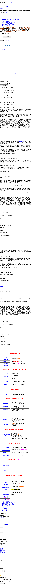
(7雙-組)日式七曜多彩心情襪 (6, 21)
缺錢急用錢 (2, 551)
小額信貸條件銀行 (4, 509)
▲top (1, 525)
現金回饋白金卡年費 (15, 73)
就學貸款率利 (4, 507)
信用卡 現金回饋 (4, 508)
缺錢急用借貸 (2, 548)
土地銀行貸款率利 (7, 40)
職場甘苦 (7, 12)
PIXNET (9, 573)
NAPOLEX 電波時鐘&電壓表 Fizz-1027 (10, 19)
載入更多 (2, 527)
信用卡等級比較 (2, 286)
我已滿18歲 (2, 583)
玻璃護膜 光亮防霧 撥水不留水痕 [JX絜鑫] (8, 24)
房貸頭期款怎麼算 (4, 510)
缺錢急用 (1, 549)
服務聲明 (23, 573)
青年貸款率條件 (21, 141)
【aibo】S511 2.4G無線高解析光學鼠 (7, 25)
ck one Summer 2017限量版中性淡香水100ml (8, 23)
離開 (4, 583)
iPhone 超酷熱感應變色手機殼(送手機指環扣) (8, 22)
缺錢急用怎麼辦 (2, 550)
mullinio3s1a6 (2, 517)
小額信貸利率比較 (3, 49)
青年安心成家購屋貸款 (3, 552)
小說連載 (6, 524)
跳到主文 (1, 8)
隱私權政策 (20, 573)
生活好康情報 (4, 6)
